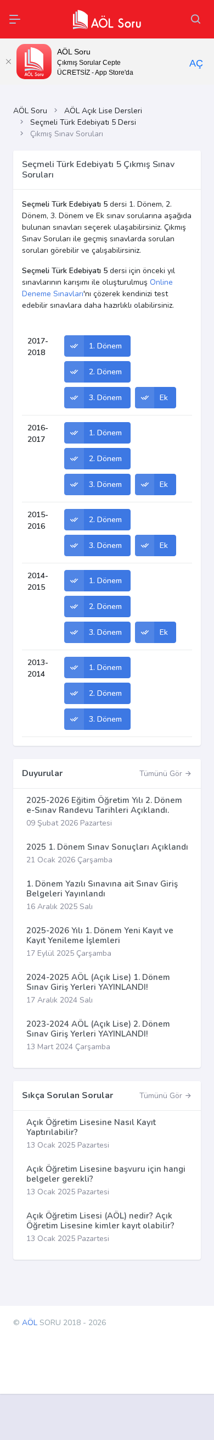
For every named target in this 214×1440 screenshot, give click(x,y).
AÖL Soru (30, 111)
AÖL (29, 1322)
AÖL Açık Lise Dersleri (103, 111)
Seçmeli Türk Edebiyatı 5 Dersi (83, 122)
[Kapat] (8, 61)
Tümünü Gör (161, 773)
